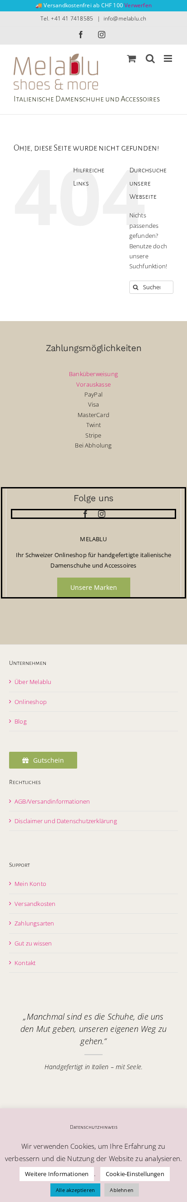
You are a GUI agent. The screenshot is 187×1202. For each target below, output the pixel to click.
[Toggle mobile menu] (168, 58)
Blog (21, 721)
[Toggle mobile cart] (131, 58)
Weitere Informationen (57, 1174)
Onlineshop (31, 702)
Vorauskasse (93, 384)
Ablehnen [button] (121, 1190)
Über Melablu (33, 682)
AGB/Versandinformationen (52, 801)
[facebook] (85, 514)
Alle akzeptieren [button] (75, 1190)
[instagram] (101, 514)
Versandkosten (35, 904)
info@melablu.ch (125, 18)
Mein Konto (30, 884)
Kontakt (25, 963)
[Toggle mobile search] (150, 58)
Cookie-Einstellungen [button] (135, 1174)
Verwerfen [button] (138, 5)
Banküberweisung (93, 374)
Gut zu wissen (33, 943)
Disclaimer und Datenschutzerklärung (66, 821)
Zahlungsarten (34, 923)
